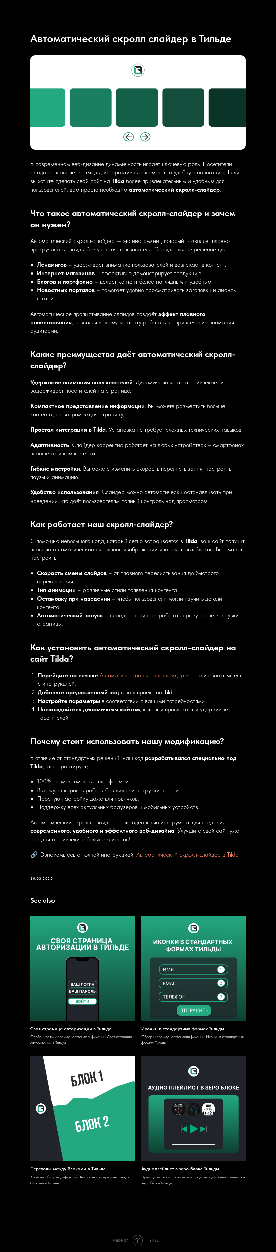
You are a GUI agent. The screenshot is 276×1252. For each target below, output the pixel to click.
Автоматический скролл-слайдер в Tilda (151, 675)
